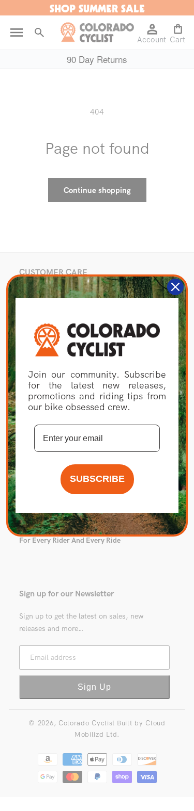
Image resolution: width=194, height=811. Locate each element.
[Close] (175, 286)
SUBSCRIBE (97, 479)
